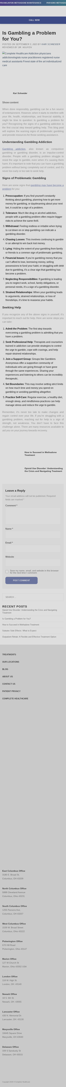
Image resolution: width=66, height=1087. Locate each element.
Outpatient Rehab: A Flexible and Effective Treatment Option (29, 637)
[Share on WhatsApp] (5, 437)
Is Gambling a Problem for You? (16, 619)
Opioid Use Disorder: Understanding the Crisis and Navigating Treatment (29, 611)
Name (9, 529)
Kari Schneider (51, 44)
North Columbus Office (14, 888)
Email (9, 543)
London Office (9, 976)
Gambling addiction (13, 149)
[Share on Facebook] (11, 437)
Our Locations (10, 662)
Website (9, 557)
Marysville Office (11, 1029)
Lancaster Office (11, 1011)
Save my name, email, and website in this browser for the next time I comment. (34, 572)
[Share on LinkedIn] (35, 437)
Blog (5, 669)
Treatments (9, 654)
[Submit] (60, 597)
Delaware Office (10, 1047)
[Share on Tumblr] (41, 437)
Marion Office (9, 959)
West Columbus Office (14, 923)
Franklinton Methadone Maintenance (20, 3)
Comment (11, 505)
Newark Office (9, 994)
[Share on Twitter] (17, 437)
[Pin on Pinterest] (29, 437)
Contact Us (9, 684)
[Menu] (4, 11)
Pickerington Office (12, 941)
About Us (7, 676)
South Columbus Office (14, 906)
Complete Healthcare (15, 698)
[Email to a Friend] (23, 437)
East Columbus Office (13, 871)
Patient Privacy (11, 691)
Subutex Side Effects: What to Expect (19, 631)
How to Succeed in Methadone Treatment (20, 625)
